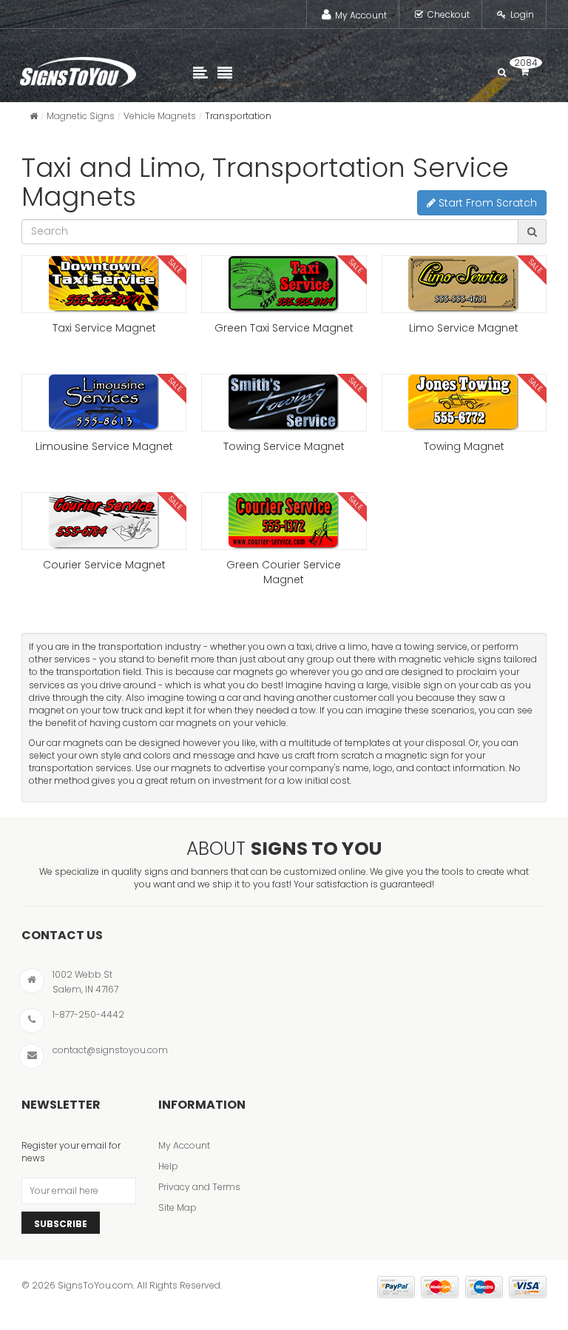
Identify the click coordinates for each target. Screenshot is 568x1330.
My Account (361, 15)
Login (522, 14)
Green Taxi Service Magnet (284, 327)
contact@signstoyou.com (110, 1050)
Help (168, 1166)
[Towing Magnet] (464, 402)
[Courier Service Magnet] (103, 521)
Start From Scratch (486, 202)
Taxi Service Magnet (104, 327)
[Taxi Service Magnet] (103, 284)
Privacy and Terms (199, 1186)
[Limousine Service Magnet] (103, 402)
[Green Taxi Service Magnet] (283, 284)
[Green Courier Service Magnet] (283, 521)
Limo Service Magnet (463, 327)
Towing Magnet (464, 446)
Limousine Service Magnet (104, 446)
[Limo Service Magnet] (464, 284)
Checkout (448, 14)
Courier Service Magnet (104, 564)
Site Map (177, 1207)
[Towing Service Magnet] (283, 402)
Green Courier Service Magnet (283, 572)
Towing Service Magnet (284, 446)
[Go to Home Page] (34, 116)
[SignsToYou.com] (78, 68)
